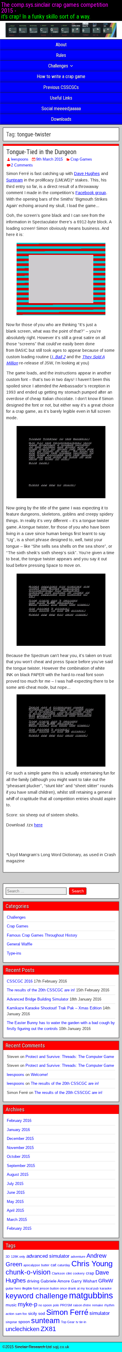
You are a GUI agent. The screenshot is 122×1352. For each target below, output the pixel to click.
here (38, 825)
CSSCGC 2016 (20, 981)
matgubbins (91, 1295)
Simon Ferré (67, 1312)
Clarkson (58, 1273)
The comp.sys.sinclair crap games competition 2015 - (54, 7)
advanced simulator (48, 1256)
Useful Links (61, 98)
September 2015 (21, 1165)
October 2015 (18, 1156)
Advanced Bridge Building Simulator (37, 999)
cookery (79, 1273)
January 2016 (18, 1130)
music (11, 1305)
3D (8, 1256)
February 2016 (19, 1120)
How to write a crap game (61, 76)
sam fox (21, 1313)
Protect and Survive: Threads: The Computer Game (69, 1056)
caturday (63, 1265)
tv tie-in (81, 1322)
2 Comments (22, 165)
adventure (78, 1256)
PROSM (66, 1305)
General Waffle (19, 944)
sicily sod (36, 1313)
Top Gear (68, 1322)
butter (45, 1265)
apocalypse (31, 1265)
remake (97, 1305)
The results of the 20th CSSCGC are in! (41, 990)
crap (90, 1273)
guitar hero (13, 1288)
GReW (105, 1281)
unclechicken (22, 1329)
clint (69, 1273)
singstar (11, 1322)
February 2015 (19, 1228)
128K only (18, 1256)
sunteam (45, 1321)
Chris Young (92, 1263)
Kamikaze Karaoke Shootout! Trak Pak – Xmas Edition (54, 1008)
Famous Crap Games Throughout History (42, 935)
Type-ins (14, 953)
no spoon (45, 1305)
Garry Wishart (84, 1281)
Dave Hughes (87, 173)
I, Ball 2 (58, 356)
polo (56, 1305)
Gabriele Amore (55, 1281)
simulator (99, 1313)
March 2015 (17, 1219)
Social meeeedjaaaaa (61, 108)
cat (53, 1264)
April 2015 (15, 1210)
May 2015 (15, 1201)
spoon (24, 1321)
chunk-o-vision (28, 1272)
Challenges (58, 66)
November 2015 (20, 1147)
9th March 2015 (49, 159)
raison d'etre (82, 1305)
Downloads (61, 119)
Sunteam (14, 180)
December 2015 (20, 1138)
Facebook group (91, 192)
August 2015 (17, 1174)
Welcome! (39, 1074)
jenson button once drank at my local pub (69, 1288)
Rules (61, 55)
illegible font (30, 1288)
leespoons (19, 159)
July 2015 (15, 1183)
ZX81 (48, 1329)
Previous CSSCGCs (61, 87)
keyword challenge (37, 1296)
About (61, 44)
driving (33, 1281)
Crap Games (81, 159)
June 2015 (16, 1192)
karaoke (106, 1288)
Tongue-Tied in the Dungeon (41, 152)
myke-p (27, 1304)
